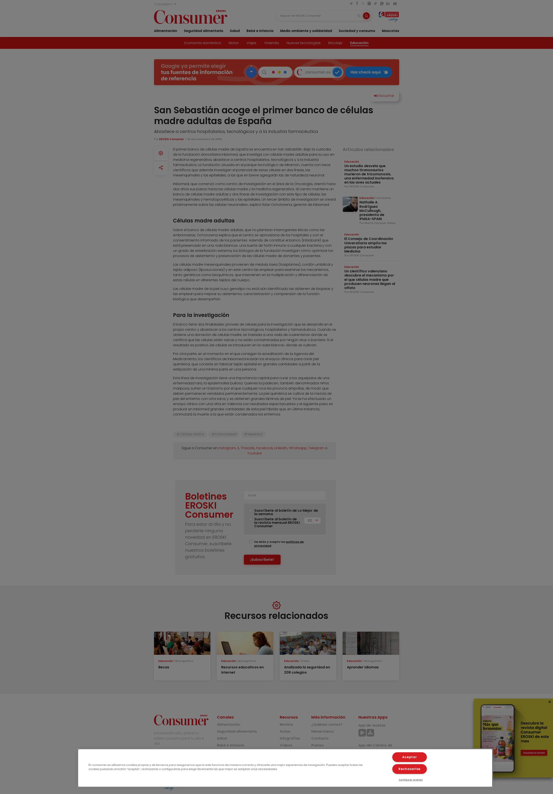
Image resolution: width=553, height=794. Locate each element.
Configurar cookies (411, 779)
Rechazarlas (410, 769)
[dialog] (285, 768)
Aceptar (409, 757)
